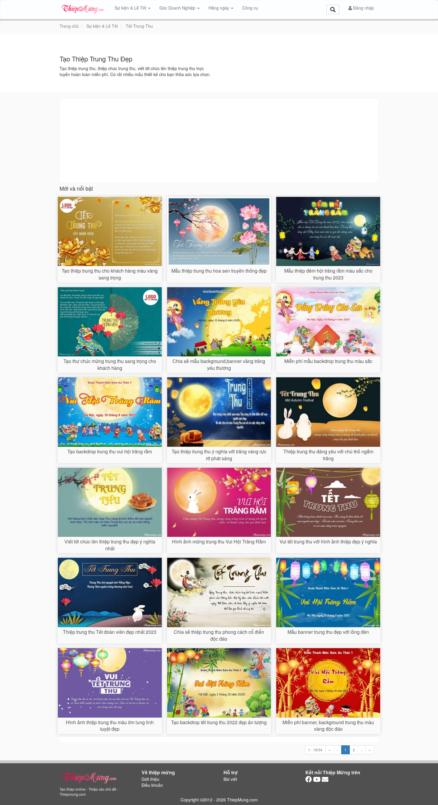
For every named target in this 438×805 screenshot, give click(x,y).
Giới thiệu (150, 779)
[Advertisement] (219, 140)
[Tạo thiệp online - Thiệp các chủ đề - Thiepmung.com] (82, 7)
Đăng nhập (363, 8)
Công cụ (250, 8)
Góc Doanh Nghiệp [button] (178, 8)
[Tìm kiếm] (333, 9)
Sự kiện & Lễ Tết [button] (131, 8)
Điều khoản (152, 785)
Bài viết (230, 779)
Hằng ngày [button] (219, 8)
